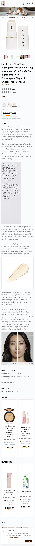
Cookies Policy (13, 537)
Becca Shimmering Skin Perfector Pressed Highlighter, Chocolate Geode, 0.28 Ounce (9, 431)
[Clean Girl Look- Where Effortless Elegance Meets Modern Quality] (4, 3)
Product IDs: (7, 382)
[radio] (2, 89)
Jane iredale (5, 85)
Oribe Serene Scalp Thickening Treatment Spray (9, 493)
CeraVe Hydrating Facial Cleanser (25, 493)
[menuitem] (27, 3)
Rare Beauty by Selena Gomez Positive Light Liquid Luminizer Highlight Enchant (25, 431)
